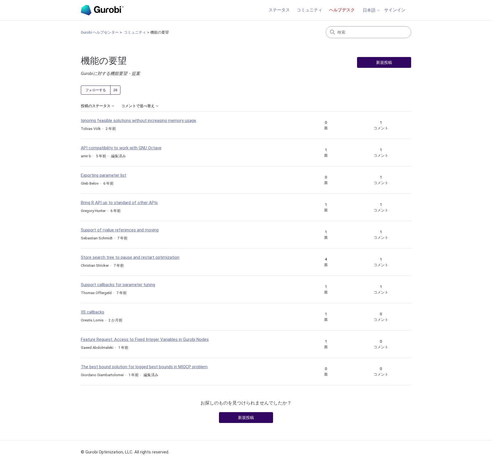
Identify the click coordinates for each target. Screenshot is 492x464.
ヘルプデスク (342, 10)
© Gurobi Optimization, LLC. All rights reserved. (125, 452)
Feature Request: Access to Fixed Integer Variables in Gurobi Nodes (145, 339)
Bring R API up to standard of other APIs (119, 202)
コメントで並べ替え (138, 106)
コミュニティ (309, 10)
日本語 (370, 10)
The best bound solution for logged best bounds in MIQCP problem (144, 366)
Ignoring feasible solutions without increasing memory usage (138, 120)
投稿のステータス (96, 106)
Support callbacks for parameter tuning (118, 284)
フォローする (95, 90)
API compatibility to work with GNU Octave (121, 147)
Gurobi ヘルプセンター (100, 32)
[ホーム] (102, 10)
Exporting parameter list (103, 175)
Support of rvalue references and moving (120, 230)
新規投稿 (384, 62)
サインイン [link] (394, 10)
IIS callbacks (92, 312)
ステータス (279, 10)
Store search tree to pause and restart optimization (130, 257)
